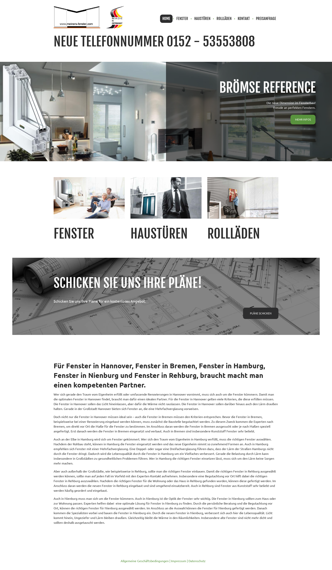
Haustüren (202, 18)
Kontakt (244, 18)
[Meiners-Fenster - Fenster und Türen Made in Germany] (89, 17)
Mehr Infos (303, 119)
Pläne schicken (260, 313)
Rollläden (224, 18)
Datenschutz (197, 561)
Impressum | (179, 561)
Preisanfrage (266, 18)
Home (166, 18)
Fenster (182, 18)
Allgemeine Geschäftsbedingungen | (146, 561)
